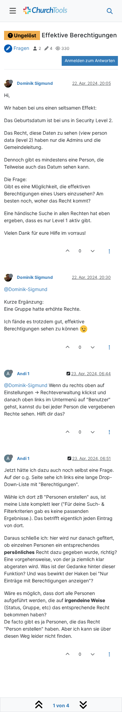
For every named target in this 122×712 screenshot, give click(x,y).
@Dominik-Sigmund (25, 289)
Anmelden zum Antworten (90, 60)
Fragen (21, 48)
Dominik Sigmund (35, 83)
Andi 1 (23, 373)
